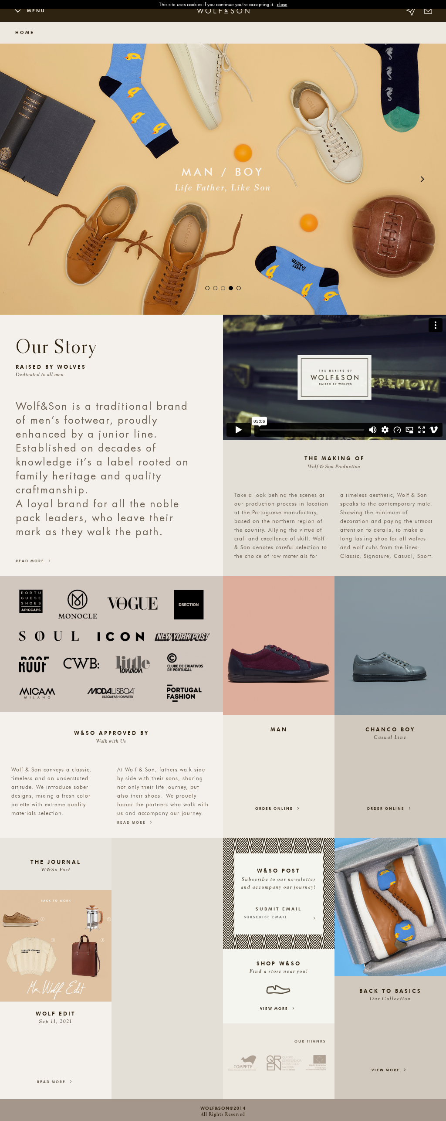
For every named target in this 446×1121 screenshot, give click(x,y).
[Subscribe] (314, 917)
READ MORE (31, 561)
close (282, 4)
